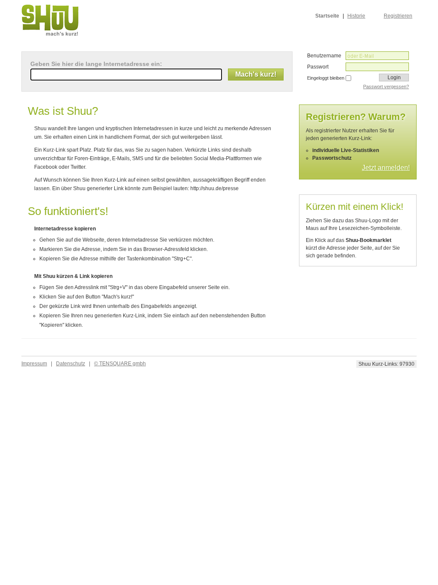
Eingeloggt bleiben (325, 78)
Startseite (327, 16)
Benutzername (324, 56)
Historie (356, 16)
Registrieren (398, 16)
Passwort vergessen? (386, 86)
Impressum (34, 364)
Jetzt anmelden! (386, 167)
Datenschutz (70, 364)
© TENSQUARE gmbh (120, 364)
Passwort (317, 67)
